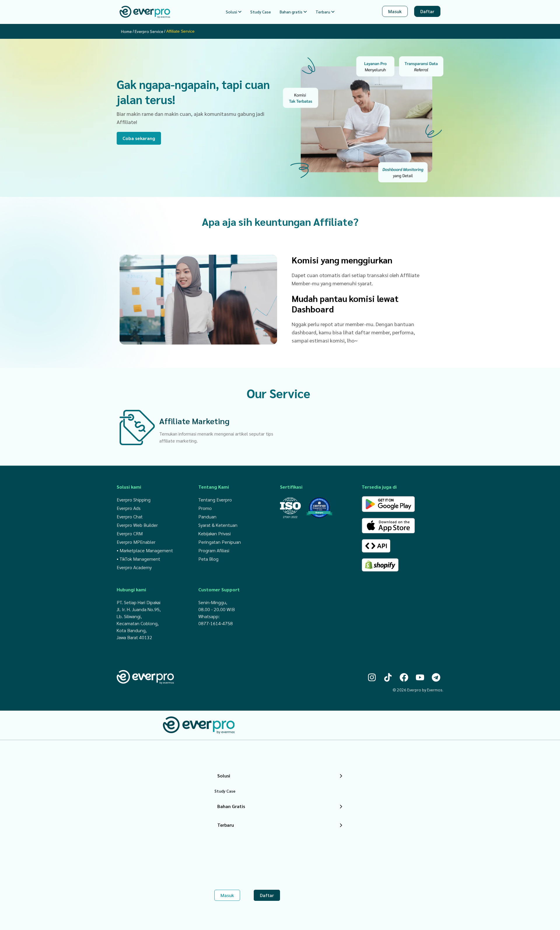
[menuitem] (233, 12)
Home (126, 31)
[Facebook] (404, 677)
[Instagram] (372, 677)
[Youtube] (420, 677)
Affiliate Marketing (194, 420)
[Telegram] (436, 677)
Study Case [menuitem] (260, 11)
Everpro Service (149, 31)
